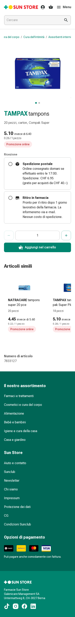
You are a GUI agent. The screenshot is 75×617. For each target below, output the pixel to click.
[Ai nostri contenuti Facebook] (24, 606)
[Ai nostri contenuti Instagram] (15, 606)
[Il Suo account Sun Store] (41, 7)
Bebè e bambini (15, 422)
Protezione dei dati (17, 507)
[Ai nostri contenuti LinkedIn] (33, 606)
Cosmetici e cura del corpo (23, 405)
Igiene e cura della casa (20, 431)
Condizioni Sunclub (17, 524)
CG (6, 515)
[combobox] (32, 20)
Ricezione (10, 154)
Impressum (12, 498)
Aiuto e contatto (15, 463)
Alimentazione (14, 413)
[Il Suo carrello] (51, 7)
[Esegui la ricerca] (66, 20)
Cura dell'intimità (33, 37)
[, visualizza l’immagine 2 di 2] (39, 103)
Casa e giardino (15, 440)
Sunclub (9, 472)
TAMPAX (16, 113)
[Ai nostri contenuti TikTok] (7, 606)
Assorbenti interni (59, 37)
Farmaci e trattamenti (19, 396)
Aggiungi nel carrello (40, 247)
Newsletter (11, 480)
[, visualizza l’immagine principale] (36, 103)
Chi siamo (11, 489)
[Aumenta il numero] (66, 235)
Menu (67, 7)
